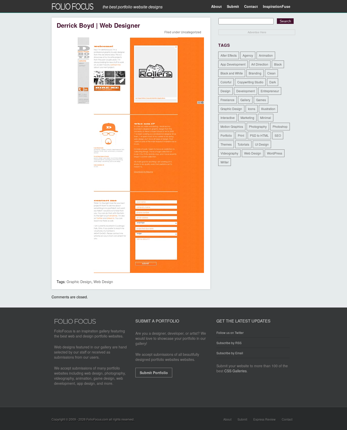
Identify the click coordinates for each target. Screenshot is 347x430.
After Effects (228, 55)
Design (225, 91)
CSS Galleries (235, 370)
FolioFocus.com (97, 419)
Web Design (103, 281)
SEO (278, 135)
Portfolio (226, 135)
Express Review (264, 419)
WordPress (274, 153)
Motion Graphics (231, 126)
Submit (233, 6)
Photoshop (280, 126)
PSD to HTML (259, 135)
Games (261, 100)
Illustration (268, 108)
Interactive (227, 117)
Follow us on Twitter (230, 333)
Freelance (227, 100)
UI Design (262, 144)
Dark (272, 82)
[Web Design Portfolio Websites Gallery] (75, 322)
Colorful (225, 82)
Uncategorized (191, 32)
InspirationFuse (276, 6)
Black (278, 64)
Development (245, 91)
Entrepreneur (270, 91)
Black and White (231, 73)
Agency (248, 55)
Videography (229, 153)
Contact (251, 6)
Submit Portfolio (154, 372)
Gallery (245, 100)
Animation (266, 55)
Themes (226, 144)
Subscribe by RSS (229, 343)
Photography (258, 126)
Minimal (265, 117)
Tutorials (243, 144)
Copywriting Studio (250, 82)
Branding (255, 73)
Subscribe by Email (229, 353)
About (216, 6)
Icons (251, 108)
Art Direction (259, 64)
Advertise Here (257, 32)
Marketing (247, 117)
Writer (224, 162)
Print (241, 135)
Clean (271, 73)
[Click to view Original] (130, 271)
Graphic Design (79, 281)
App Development (232, 64)
